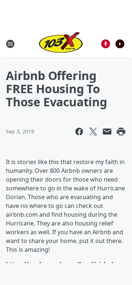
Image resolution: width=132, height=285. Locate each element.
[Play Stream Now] (119, 43)
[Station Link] (61, 44)
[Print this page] (121, 131)
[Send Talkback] (105, 43)
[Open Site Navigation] (10, 43)
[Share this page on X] (93, 131)
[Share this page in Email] (107, 131)
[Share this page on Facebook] (79, 131)
